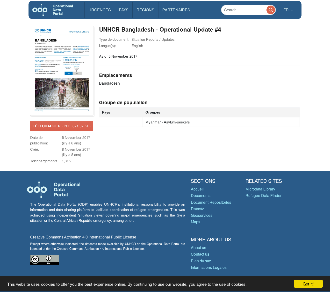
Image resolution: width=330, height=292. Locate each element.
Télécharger (62, 126)
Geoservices (201, 215)
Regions (145, 10)
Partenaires (176, 10)
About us (198, 247)
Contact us (200, 254)
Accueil (197, 189)
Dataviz (197, 208)
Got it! (308, 284)
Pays (124, 10)
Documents (200, 195)
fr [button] (286, 10)
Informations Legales (209, 267)
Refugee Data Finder (263, 195)
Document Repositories (211, 202)
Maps (195, 221)
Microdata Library (260, 189)
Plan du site (201, 261)
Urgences (99, 10)
